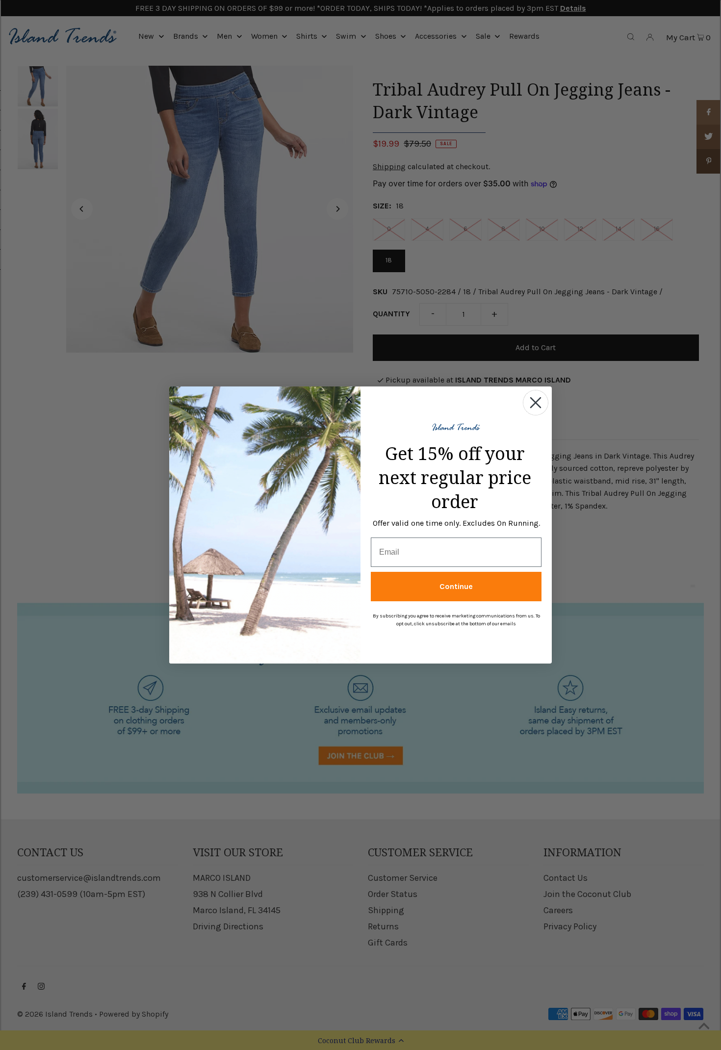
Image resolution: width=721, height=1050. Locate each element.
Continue (456, 586)
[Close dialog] (535, 402)
